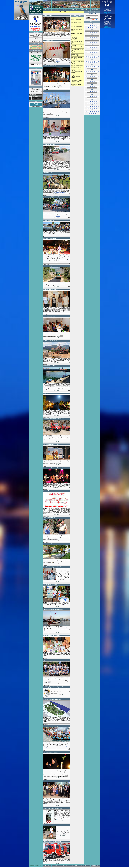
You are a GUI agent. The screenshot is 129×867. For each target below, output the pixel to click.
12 (86, 25)
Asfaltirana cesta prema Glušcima (76, 35)
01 (96, 27)
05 (88, 27)
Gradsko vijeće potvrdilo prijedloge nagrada (76, 70)
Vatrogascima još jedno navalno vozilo (76, 85)
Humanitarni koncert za (77, 21)
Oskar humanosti (74, 79)
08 (94, 25)
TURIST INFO (74, 9)
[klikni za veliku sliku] (56, 409)
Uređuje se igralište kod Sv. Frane (76, 42)
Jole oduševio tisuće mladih (76, 33)
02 (94, 27)
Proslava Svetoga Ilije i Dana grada (77, 30)
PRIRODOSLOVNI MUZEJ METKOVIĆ (36, 36)
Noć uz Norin (74, 45)
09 (92, 25)
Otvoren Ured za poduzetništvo (74, 38)
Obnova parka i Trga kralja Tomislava (76, 72)
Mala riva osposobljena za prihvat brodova (76, 63)
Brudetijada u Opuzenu (76, 19)
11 (88, 25)
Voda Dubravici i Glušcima (76, 55)
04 (90, 27)
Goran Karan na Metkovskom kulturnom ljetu (77, 52)
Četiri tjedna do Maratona (76, 57)
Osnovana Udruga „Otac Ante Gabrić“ (77, 66)
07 (96, 25)
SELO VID (36, 38)
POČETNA (47, 9)
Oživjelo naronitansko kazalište (75, 77)
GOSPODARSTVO (85, 9)
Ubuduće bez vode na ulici (76, 26)
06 (98, 25)
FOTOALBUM (95, 9)
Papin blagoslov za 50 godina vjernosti (77, 59)
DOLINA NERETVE (36, 41)
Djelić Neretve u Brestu (76, 67)
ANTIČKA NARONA (36, 34)
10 (90, 25)
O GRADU (56, 9)
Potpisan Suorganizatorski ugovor (76, 24)
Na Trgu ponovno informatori (77, 61)
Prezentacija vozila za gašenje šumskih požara (77, 47)
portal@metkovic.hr (36, 106)
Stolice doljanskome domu (76, 39)
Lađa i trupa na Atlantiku (76, 22)
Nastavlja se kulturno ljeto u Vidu (77, 50)
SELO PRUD (36, 40)
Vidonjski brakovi (75, 18)
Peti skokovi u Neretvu (76, 31)
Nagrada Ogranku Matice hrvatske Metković (76, 81)
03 (92, 27)
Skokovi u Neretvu (75, 54)
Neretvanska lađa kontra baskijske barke (76, 75)
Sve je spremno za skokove (76, 43)
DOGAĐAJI (64, 9)
